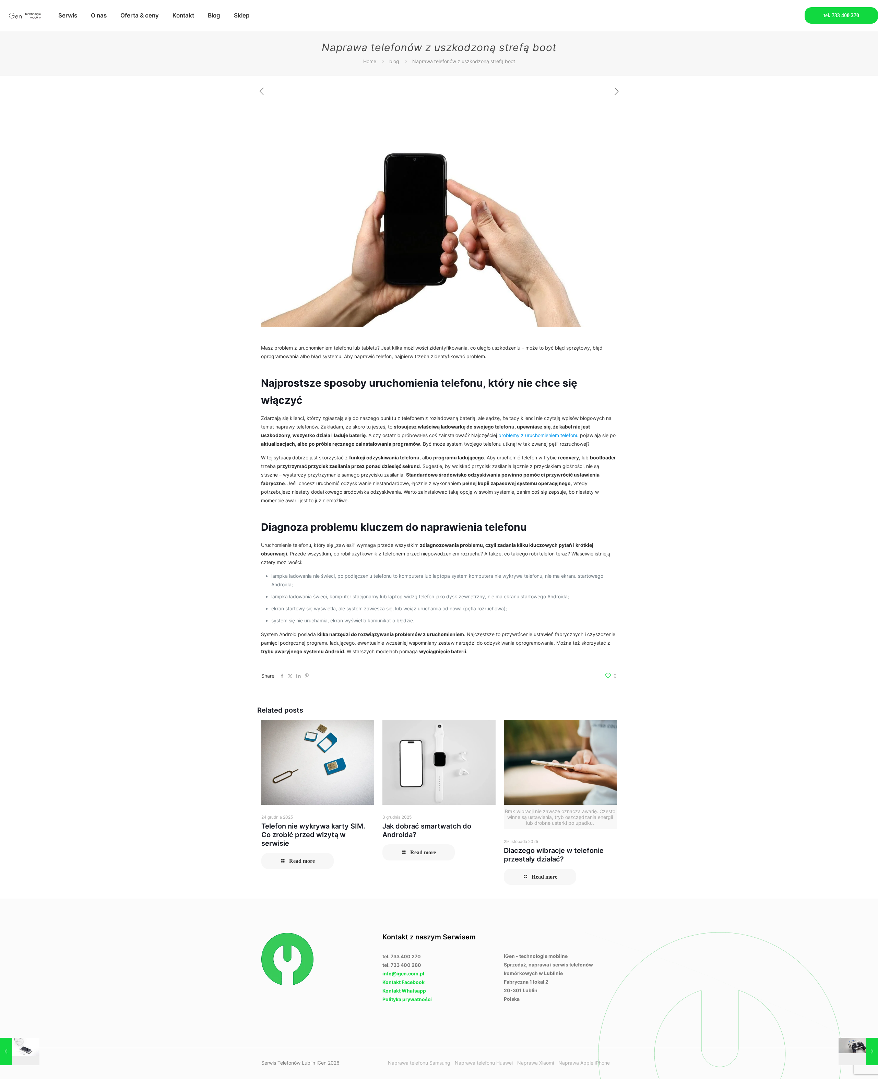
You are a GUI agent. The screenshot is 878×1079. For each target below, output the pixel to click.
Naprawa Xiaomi (535, 1063)
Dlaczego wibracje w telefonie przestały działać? (554, 854)
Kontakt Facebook (403, 982)
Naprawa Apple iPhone (584, 1063)
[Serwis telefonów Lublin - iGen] (24, 15)
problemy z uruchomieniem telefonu (538, 435)
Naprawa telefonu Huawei (484, 1063)
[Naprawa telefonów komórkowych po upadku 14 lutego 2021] (858, 1051)
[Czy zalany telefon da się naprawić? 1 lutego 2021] (19, 1051)
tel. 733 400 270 (841, 15)
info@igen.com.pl (403, 973)
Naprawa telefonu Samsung (419, 1063)
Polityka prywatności (407, 999)
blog (394, 61)
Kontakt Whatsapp (404, 991)
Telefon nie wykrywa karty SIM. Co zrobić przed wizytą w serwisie (313, 834)
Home (369, 61)
